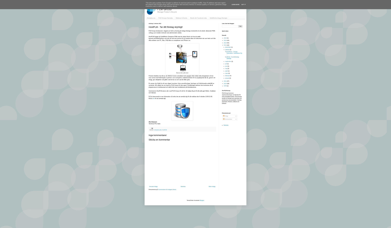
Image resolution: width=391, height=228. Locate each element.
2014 (225, 40)
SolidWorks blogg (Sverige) (218, 18)
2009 (225, 86)
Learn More (235, 4)
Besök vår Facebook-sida (198, 18)
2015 (225, 38)
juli (226, 64)
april (226, 71)
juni (226, 66)
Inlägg (226, 116)
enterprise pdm (158, 129)
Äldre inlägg (212, 186)
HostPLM (164, 129)
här (154, 98)
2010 (225, 83)
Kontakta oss (151, 18)
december (228, 47)
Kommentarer (228, 119)
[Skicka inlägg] (152, 128)
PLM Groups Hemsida (165, 18)
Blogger (202, 200)
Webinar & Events (181, 18)
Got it (243, 4)
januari (227, 78)
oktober (227, 49)
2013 (225, 43)
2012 (225, 45)
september (228, 61)
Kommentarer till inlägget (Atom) (167, 189)
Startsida (183, 186)
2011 (225, 81)
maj (226, 68)
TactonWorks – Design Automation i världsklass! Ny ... (233, 53)
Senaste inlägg (153, 186)
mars (226, 73)
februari (227, 75)
